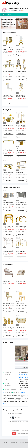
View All (4, 403)
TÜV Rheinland (22, 392)
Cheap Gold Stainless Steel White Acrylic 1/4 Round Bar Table (20, 329)
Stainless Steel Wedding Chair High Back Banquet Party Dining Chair (8, 96)
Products (12, 14)
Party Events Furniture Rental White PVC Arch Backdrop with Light (8, 204)
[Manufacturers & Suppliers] (10, 3)
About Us (19, 14)
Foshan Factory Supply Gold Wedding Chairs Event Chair (21, 73)
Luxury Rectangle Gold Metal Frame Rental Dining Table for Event (8, 150)
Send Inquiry (8, 55)
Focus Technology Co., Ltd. (18, 442)
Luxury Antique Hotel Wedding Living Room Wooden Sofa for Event (21, 281)
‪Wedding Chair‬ (22, 374)
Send (14, 433)
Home (4, 14)
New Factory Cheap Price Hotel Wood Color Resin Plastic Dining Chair (8, 305)
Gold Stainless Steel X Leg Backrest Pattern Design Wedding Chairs (21, 96)
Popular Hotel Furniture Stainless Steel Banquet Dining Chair (8, 49)
